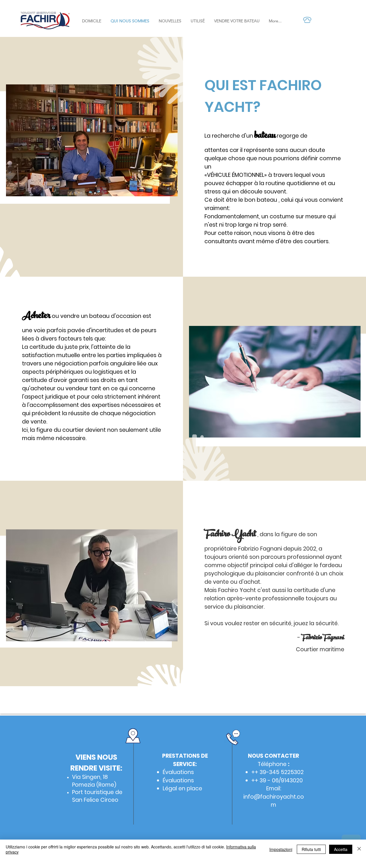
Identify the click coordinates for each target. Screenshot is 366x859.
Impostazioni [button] (280, 849)
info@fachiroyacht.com (273, 801)
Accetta (340, 849)
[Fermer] (359, 849)
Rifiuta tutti (311, 849)
